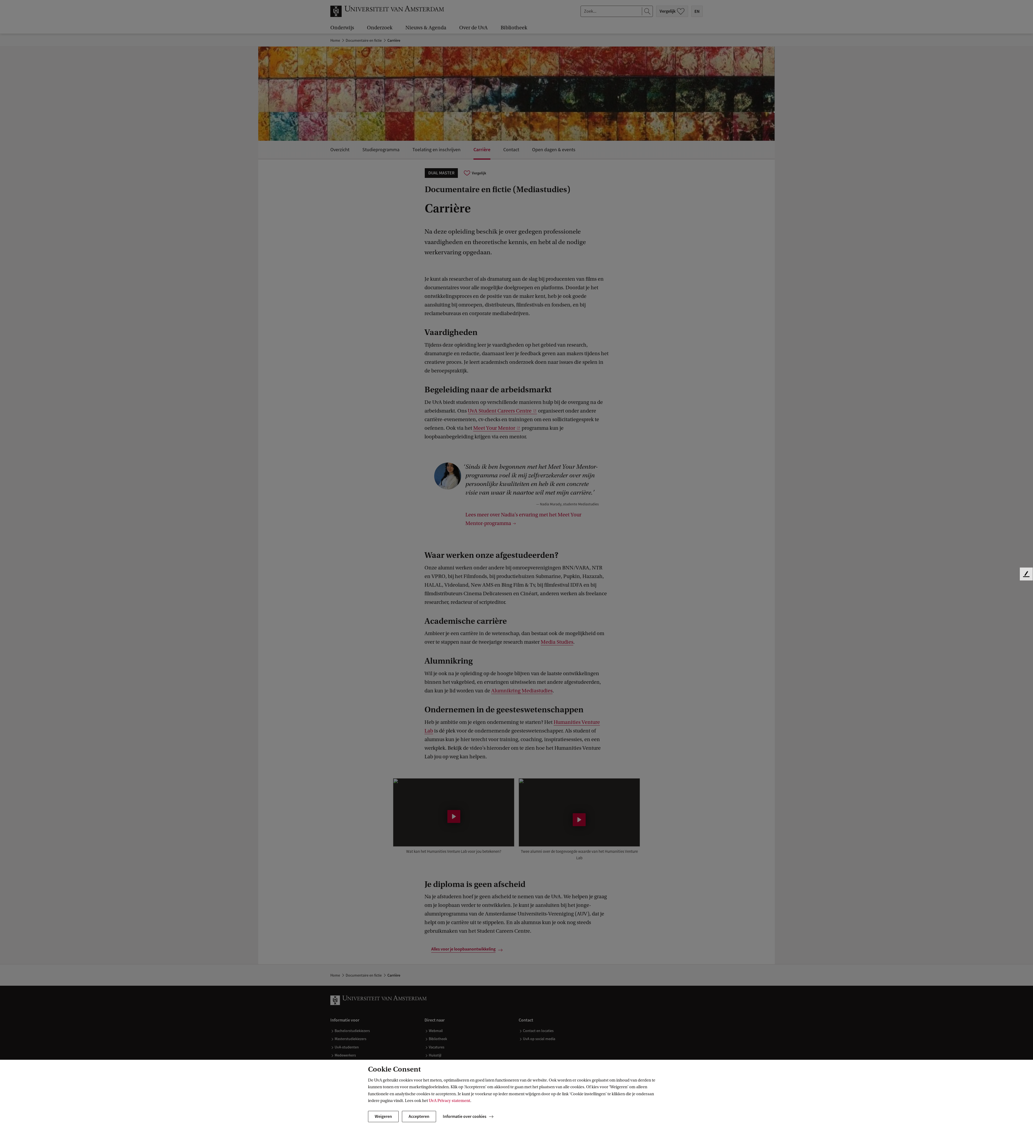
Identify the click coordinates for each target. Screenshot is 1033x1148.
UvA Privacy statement (449, 1100)
